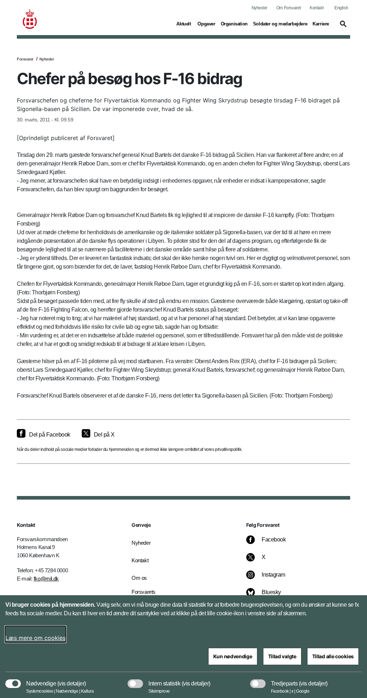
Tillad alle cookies (333, 656)
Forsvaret (25, 59)
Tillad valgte (282, 656)
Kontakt (316, 7)
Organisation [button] (234, 24)
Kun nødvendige (232, 656)
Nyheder (259, 7)
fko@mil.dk (46, 579)
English (341, 7)
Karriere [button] (321, 24)
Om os (139, 578)
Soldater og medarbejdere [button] (280, 24)
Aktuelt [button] (184, 24)
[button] (342, 27)
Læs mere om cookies (35, 637)
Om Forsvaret (288, 7)
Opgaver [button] (206, 24)
